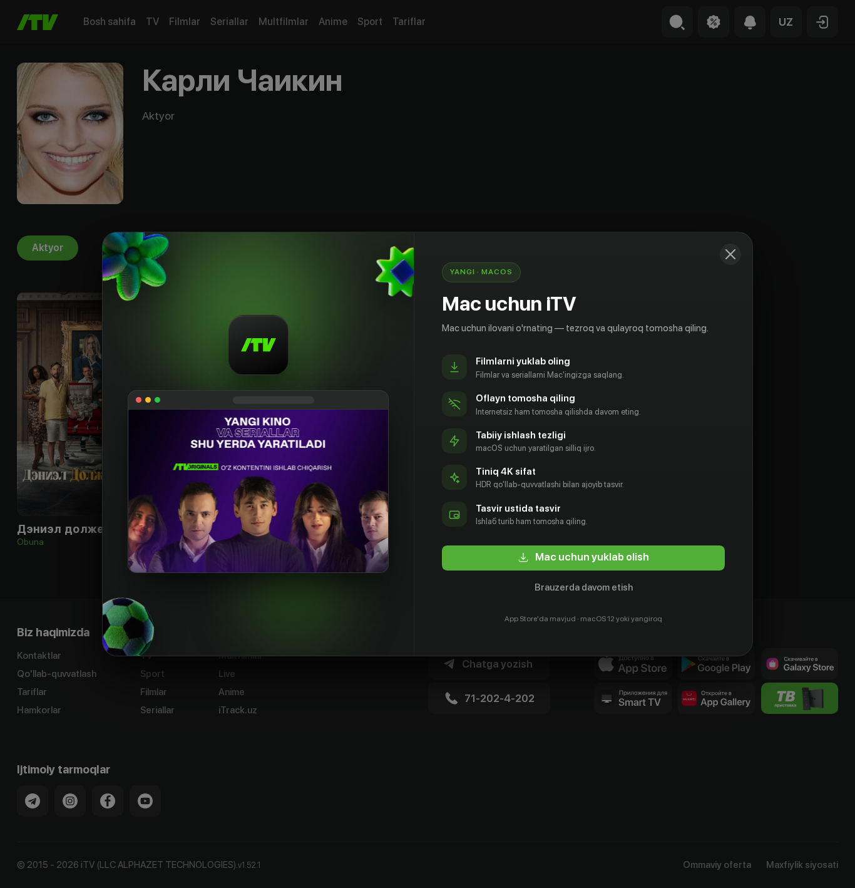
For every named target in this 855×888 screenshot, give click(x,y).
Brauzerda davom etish (584, 587)
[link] (583, 557)
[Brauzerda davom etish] (730, 254)
